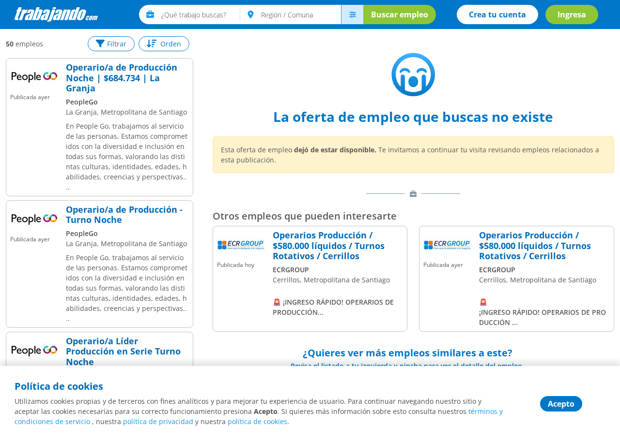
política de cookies (257, 421)
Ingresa (572, 14)
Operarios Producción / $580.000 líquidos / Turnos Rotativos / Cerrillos (329, 246)
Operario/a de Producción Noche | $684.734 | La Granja (121, 78)
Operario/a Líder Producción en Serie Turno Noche (123, 352)
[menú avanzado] (352, 14)
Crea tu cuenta (497, 14)
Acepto (561, 403)
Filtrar (116, 43)
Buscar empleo (399, 14)
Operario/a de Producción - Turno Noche (124, 215)
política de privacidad (158, 421)
